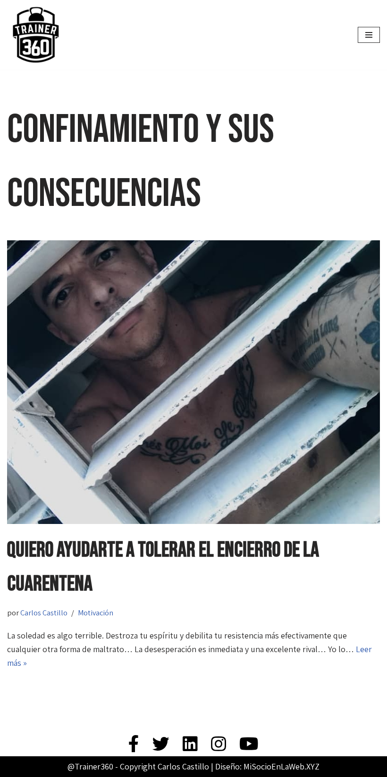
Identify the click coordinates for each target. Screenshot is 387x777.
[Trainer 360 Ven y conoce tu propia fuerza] (35, 35)
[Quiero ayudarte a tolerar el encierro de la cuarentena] (193, 382)
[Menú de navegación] (369, 35)
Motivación (95, 612)
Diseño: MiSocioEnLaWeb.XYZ (267, 766)
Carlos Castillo (43, 612)
